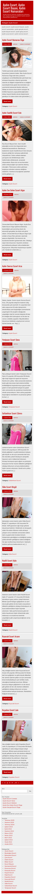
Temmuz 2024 (9, 824)
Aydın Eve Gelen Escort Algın (13, 190)
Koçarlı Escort (9, 873)
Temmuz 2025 (9, 820)
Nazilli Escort (13, 630)
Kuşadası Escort (14, 777)
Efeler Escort (9, 862)
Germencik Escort (10, 866)
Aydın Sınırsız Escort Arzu (12, 266)
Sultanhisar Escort (15, 480)
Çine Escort (8, 857)
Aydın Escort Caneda (10, 798)
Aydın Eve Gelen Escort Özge (12, 805)
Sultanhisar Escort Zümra (12, 413)
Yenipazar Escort (14, 407)
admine (15, 44)
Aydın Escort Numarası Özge (13, 40)
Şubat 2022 (9, 840)
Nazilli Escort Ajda (9, 560)
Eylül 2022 (8, 829)
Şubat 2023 (9, 827)
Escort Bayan (9, 864)
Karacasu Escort (10, 868)
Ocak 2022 (8, 842)
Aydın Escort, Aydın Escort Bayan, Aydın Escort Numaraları (14, 7)
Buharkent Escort (10, 855)
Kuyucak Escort (14, 703)
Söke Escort (12, 554)
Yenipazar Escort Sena (11, 339)
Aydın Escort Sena (9, 801)
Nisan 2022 (9, 835)
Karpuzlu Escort (10, 870)
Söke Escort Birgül (9, 487)
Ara (3, 789)
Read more (7, 101)
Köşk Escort (8, 875)
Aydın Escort (13, 106)
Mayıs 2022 (9, 833)
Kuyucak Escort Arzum (11, 636)
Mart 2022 (8, 837)
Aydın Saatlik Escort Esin (11, 112)
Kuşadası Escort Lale (10, 710)
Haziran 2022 (9, 831)
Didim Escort (9, 860)
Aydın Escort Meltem (10, 803)
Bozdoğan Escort (10, 853)
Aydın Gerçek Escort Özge (11, 807)
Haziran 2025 (9, 822)
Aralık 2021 (9, 844)
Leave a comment (25, 44)
